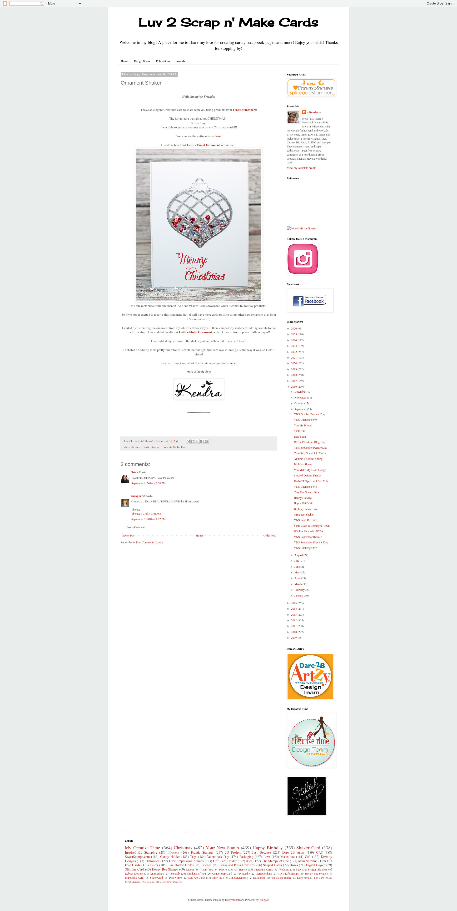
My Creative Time (142, 847)
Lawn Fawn (303, 877)
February (299, 590)
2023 (294, 346)
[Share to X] (197, 441)
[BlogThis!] (192, 441)
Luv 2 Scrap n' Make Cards (228, 22)
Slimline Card (134, 869)
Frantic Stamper (244, 109)
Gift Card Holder (225, 861)
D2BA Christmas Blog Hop (309, 442)
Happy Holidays (303, 498)
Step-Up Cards (196, 877)
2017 (294, 381)
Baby (299, 869)
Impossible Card (134, 877)
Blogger (263, 899)
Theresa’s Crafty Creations (146, 513)
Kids (249, 861)
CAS (319, 852)
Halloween (152, 861)
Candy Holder (170, 856)
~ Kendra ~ (314, 112)
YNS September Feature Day (310, 447)
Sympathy (244, 873)
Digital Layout (315, 865)
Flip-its (223, 869)
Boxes (294, 865)
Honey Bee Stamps (165, 869)
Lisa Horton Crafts (181, 865)
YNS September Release (308, 537)
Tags (193, 856)
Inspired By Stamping (141, 852)
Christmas (136, 447)
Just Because (261, 852)
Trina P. (136, 472)
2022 (294, 352)
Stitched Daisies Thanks (307, 475)
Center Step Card (222, 873)
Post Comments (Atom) (149, 542)
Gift (307, 856)
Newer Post (128, 535)
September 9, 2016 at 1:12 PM (148, 519)
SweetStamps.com (137, 856)
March (298, 584)
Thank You (206, 869)
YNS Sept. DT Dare (305, 520)
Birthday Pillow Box (305, 509)
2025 (294, 334)
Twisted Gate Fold (150, 881)
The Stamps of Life (275, 861)
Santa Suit (299, 431)
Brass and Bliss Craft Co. (237, 865)
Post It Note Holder (281, 877)
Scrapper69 (138, 496)
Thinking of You (196, 873)
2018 (294, 375)
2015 (294, 603)
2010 (294, 632)
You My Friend (303, 425)
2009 (294, 637)
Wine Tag (217, 877)
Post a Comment (136, 527)
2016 (294, 386)
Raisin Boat (259, 877)
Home (124, 61)
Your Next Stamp (222, 847)
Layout (190, 869)
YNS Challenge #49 (305, 419)
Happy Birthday (268, 847)
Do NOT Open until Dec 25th (311, 481)
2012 (294, 620)
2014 (294, 608)
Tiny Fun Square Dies (306, 492)
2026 (294, 328)
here (218, 136)
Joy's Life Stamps (288, 873)
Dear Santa (300, 436)
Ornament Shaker (304, 514)
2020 (294, 363)
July (297, 560)
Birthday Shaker (303, 464)
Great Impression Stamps (186, 861)
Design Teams (142, 61)
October (299, 403)
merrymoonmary (234, 899)
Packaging (246, 856)
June (297, 566)
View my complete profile (301, 168)
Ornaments (166, 447)
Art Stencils (240, 869)
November (300, 397)
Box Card (319, 877)
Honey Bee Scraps (315, 873)
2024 (294, 340)
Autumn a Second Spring (308, 459)
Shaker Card (179, 447)
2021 (294, 357)
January (299, 595)
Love (266, 856)
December (300, 391)
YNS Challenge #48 (305, 486)
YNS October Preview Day (309, 414)
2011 (294, 626)
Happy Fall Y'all (303, 503)
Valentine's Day (218, 856)
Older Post (269, 535)
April (297, 578)
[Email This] (188, 441)
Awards (180, 61)
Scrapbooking (264, 873)
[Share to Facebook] (201, 441)
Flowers (174, 852)
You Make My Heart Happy (310, 470)
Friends (206, 865)
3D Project (233, 852)
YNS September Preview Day (311, 542)
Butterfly (175, 873)
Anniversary (157, 873)
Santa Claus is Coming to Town (312, 525)
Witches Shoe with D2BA (308, 531)
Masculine (287, 856)
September (300, 409)
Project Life (314, 869)
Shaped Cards (272, 865)
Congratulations (238, 877)
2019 (294, 369)
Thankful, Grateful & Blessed (310, 453)
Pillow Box (175, 877)
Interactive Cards (263, 869)
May (297, 572)
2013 (294, 614)
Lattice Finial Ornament (195, 332)
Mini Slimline (307, 861)
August (298, 555)
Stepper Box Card (171, 881)
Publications (163, 61)
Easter (154, 865)
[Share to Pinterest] (206, 441)
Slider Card (156, 877)
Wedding (284, 869)
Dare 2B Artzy (293, 852)
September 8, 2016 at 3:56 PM (148, 483)
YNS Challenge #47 (305, 548)
